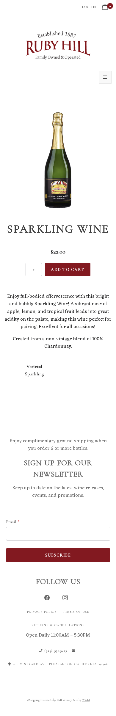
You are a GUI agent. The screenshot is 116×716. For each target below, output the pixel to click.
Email (11, 521)
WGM (86, 700)
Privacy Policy (42, 612)
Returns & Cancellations (58, 625)
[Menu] (105, 77)
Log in (89, 7)
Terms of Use (76, 612)
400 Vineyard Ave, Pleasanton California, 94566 (59, 664)
